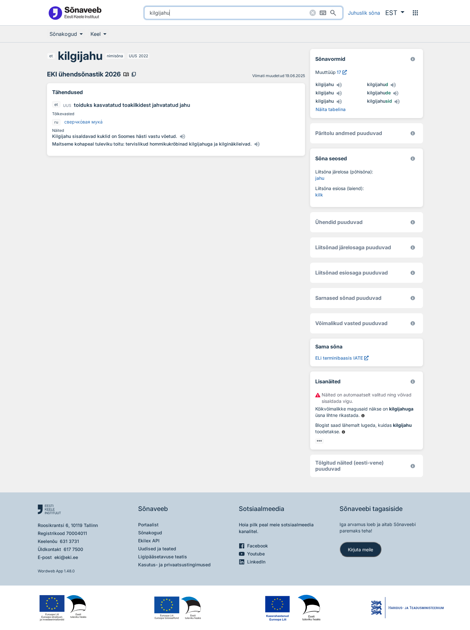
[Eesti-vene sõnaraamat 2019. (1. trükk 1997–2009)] (413, 466)
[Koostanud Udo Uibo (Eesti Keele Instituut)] (413, 133)
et (51, 55)
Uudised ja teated (157, 548)
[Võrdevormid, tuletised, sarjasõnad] (413, 158)
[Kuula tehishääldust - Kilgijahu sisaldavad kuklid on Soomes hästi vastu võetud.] (182, 136)
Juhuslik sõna (364, 13)
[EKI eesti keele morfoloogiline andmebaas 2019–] (413, 59)
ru (56, 122)
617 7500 (73, 549)
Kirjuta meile (360, 549)
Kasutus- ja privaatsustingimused (174, 564)
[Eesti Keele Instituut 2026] (413, 222)
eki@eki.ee (66, 557)
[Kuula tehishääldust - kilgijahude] (396, 93)
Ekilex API (149, 540)
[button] (394, 13)
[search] (243, 12)
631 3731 (69, 541)
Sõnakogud (150, 532)
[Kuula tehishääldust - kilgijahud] (393, 85)
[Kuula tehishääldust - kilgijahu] (339, 85)
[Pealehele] (75, 12)
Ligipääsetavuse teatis (162, 556)
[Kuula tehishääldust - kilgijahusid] (397, 102)
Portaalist (148, 524)
